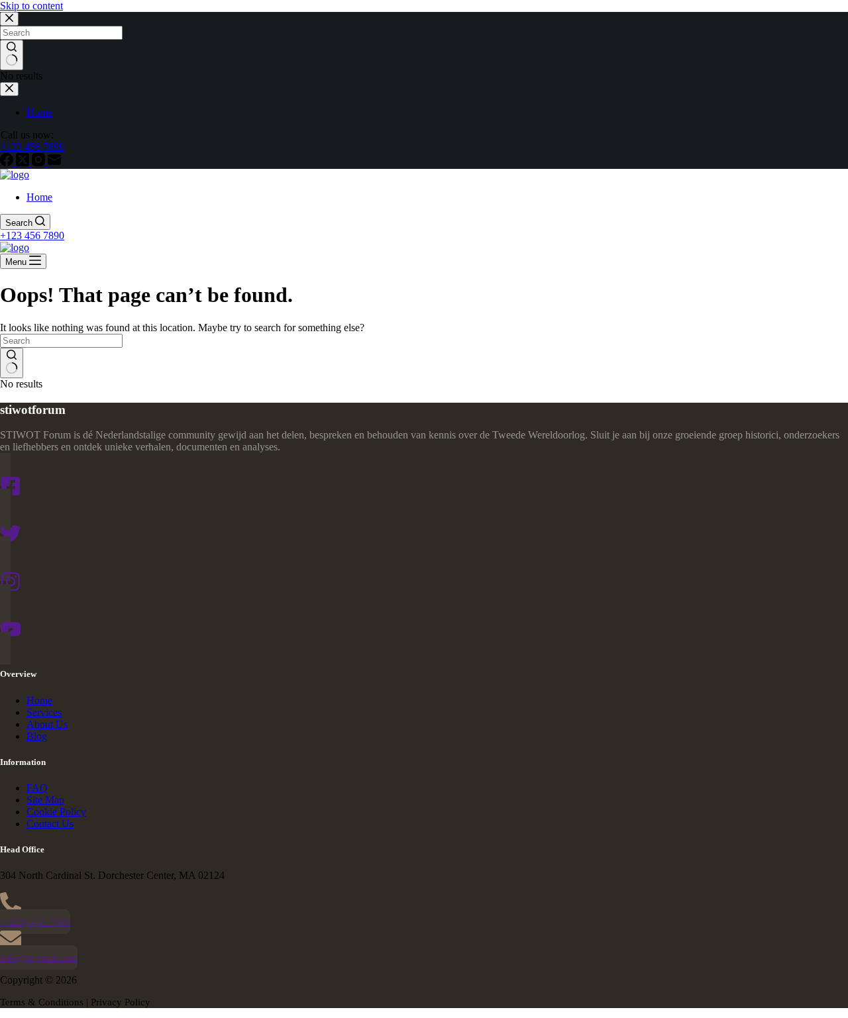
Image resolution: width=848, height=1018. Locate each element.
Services (44, 712)
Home (39, 197)
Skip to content (31, 5)
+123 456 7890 (32, 235)
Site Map (45, 799)
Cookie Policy (56, 811)
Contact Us (50, 823)
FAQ (37, 787)
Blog (36, 736)
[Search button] (11, 363)
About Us (47, 724)
